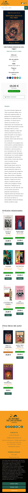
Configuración (14, 490)
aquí (15, 479)
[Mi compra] (22, 3)
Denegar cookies (14, 487)
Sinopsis (7, 106)
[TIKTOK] (9, 427)
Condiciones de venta (14, 457)
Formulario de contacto (14, 446)
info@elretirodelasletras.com (14, 438)
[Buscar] (26, 8)
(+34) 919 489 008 (14, 435)
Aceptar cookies (14, 483)
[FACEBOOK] (11, 427)
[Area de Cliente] (24, 3)
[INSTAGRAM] (6, 427)
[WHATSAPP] (22, 427)
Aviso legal (14, 454)
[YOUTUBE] (19, 427)
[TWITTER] (14, 427)
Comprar (8, 244)
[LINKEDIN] (17, 427)
